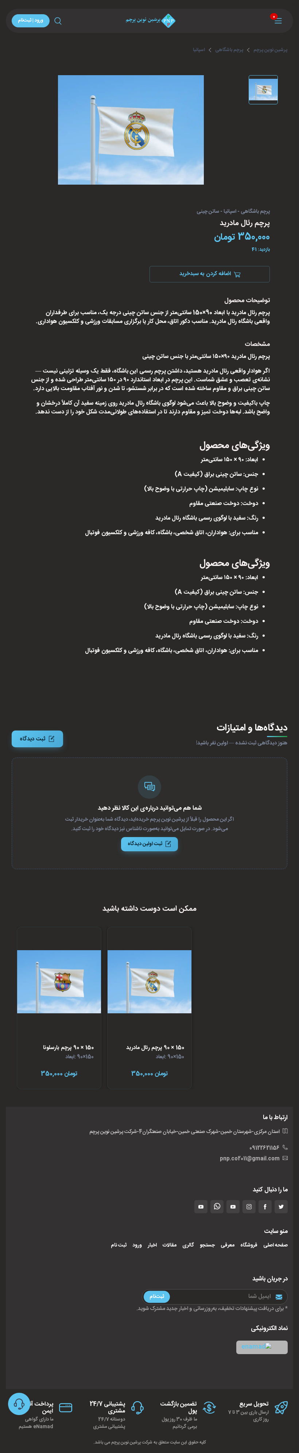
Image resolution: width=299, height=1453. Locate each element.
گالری (188, 1245)
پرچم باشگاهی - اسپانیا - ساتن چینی (233, 212)
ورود (137, 1245)
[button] (262, 1347)
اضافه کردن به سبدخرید (205, 273)
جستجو (207, 1245)
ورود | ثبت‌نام (30, 20)
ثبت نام (119, 1245)
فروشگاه (248, 1245)
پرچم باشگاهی (229, 50)
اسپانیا (199, 50)
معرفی (227, 1245)
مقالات (169, 1245)
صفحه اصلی (275, 1245)
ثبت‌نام (157, 1296)
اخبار (152, 1245)
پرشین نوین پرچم (270, 50)
